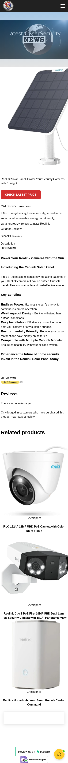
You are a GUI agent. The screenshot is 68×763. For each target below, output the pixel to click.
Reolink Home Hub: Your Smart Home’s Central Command (34, 702)
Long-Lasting (18, 213)
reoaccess (24, 206)
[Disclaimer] (21, 382)
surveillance (54, 213)
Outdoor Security (11, 228)
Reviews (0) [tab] (8, 247)
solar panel (8, 218)
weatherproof (9, 223)
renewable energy (27, 218)
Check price (34, 517)
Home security (36, 213)
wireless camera (28, 223)
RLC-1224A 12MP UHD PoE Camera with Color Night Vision (34, 528)
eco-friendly (47, 218)
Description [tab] (8, 243)
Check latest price (20, 194)
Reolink (45, 223)
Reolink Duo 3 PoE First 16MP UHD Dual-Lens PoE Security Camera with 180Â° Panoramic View (34, 615)
